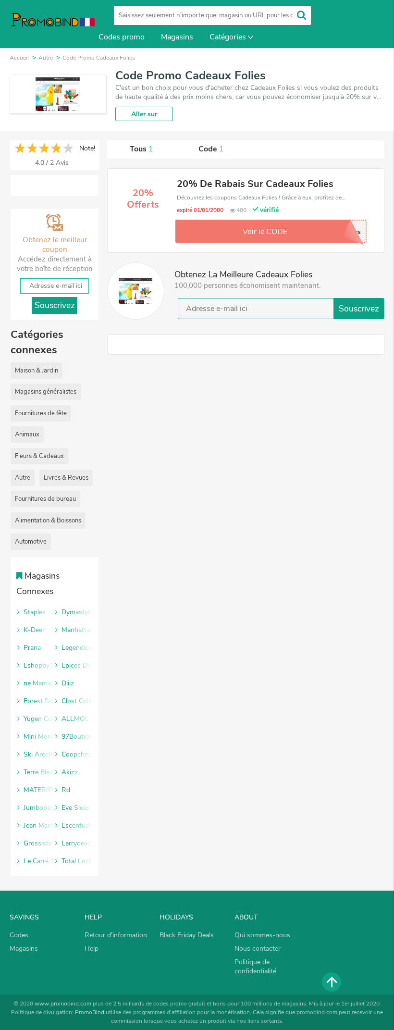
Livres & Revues (66, 477)
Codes (19, 935)
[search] (301, 15)
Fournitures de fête (41, 413)
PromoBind (89, 1012)
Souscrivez (359, 308)
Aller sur (144, 114)
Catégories (227, 37)
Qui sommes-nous (262, 935)
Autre (22, 477)
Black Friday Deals (187, 935)
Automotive (31, 541)
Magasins (177, 37)
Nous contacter (257, 948)
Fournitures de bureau (45, 499)
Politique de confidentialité (255, 966)
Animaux (27, 434)
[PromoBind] (48, 23)
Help (91, 948)
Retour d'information (116, 935)
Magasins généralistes (45, 391)
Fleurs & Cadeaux (39, 456)
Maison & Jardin (36, 370)
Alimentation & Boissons (48, 520)
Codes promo (121, 37)
